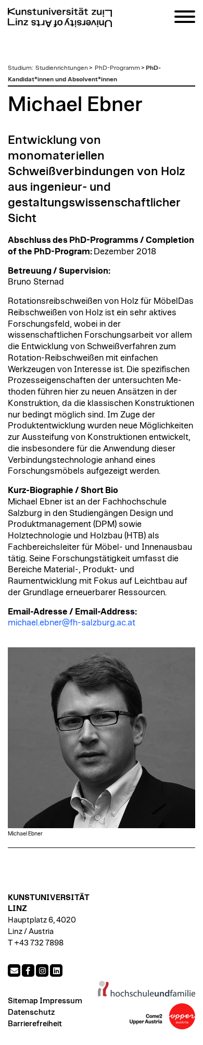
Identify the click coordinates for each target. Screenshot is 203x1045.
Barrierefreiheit (35, 1024)
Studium (20, 68)
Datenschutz (31, 1012)
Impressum (61, 1001)
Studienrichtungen (61, 68)
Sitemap (23, 1001)
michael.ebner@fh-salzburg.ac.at (71, 623)
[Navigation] (184, 18)
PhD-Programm (117, 68)
